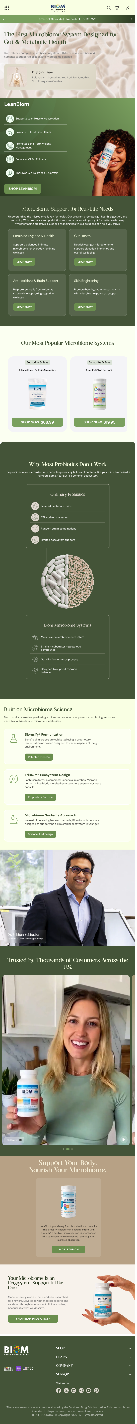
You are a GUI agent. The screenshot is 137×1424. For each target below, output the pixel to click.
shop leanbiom (68, 1249)
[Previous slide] (3, 19)
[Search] (109, 8)
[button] (65, 1149)
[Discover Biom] (17, 77)
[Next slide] (131, 19)
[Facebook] (58, 1390)
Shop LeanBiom (23, 189)
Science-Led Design (40, 834)
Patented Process (39, 757)
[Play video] (125, 1139)
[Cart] (117, 8)
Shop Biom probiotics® (33, 1318)
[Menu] (6, 7)
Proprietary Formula (40, 797)
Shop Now (24, 262)
